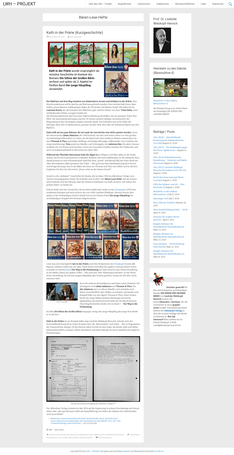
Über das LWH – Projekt (100, 4)
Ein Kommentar (105, 437)
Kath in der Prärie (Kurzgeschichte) (74, 32)
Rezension (119, 435)
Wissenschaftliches (185, 4)
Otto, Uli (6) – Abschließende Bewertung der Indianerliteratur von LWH (168, 140)
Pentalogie (119, 264)
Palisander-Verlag (173, 310)
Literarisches (144, 4)
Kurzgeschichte (86, 437)
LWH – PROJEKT (19, 3)
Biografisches (124, 4)
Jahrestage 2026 (161, 198)
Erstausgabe (120, 189)
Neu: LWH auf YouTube (164, 202)
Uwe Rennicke (76, 37)
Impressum (218, 4)
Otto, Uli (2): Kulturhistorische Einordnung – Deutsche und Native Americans (170, 160)
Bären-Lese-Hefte (60, 437)
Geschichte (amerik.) (69, 435)
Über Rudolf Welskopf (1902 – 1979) (170, 209)
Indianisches (162, 4)
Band (68, 269)
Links (203, 4)
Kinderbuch (110, 435)
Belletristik (54, 435)
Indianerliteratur (85, 435)
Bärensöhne (73, 437)
